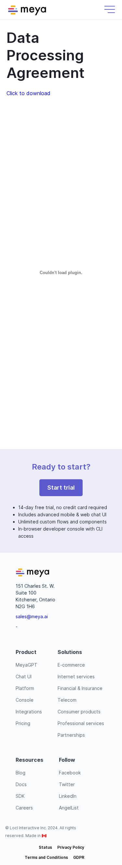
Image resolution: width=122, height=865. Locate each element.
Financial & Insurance (80, 688)
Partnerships (71, 735)
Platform (25, 688)
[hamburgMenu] (109, 9)
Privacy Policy (70, 847)
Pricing (23, 723)
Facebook (70, 772)
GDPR (78, 857)
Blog (20, 772)
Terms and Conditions (46, 857)
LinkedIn (67, 796)
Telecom (67, 700)
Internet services (76, 676)
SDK (20, 796)
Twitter (67, 784)
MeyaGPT (26, 665)
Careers (24, 807)
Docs (21, 784)
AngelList (69, 807)
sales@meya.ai (32, 616)
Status (45, 847)
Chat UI (24, 676)
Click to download (28, 93)
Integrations (29, 711)
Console (25, 700)
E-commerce (71, 665)
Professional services (81, 723)
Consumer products (79, 711)
